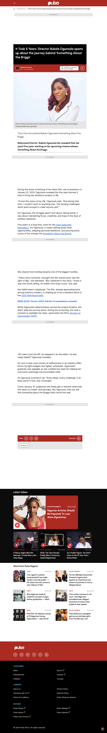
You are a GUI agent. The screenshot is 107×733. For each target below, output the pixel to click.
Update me (24, 445)
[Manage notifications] (102, 729)
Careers (60, 675)
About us (16, 689)
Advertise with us (20, 693)
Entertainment (21, 9)
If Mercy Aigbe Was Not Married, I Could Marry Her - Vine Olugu (25, 555)
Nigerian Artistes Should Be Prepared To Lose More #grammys (61, 514)
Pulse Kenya (18, 712)
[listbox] (53, 546)
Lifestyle (16, 679)
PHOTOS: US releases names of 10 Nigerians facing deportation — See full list (39, 616)
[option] (25, 546)
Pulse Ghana (18, 708)
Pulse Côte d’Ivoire (20, 717)
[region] (53, 546)
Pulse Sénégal (62, 708)
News (29, 571)
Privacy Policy (62, 689)
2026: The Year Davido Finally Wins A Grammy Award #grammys (50, 555)
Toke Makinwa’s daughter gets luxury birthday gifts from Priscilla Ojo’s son (80, 616)
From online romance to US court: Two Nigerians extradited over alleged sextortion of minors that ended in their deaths (80, 599)
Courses (60, 679)
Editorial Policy (63, 693)
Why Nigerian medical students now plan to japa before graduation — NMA (38, 596)
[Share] (82, 68)
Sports (59, 670)
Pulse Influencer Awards (66, 697)
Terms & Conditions (21, 697)
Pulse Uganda (62, 712)
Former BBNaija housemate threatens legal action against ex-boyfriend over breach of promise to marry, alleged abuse (81, 580)
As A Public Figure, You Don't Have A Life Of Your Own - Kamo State (78, 555)
